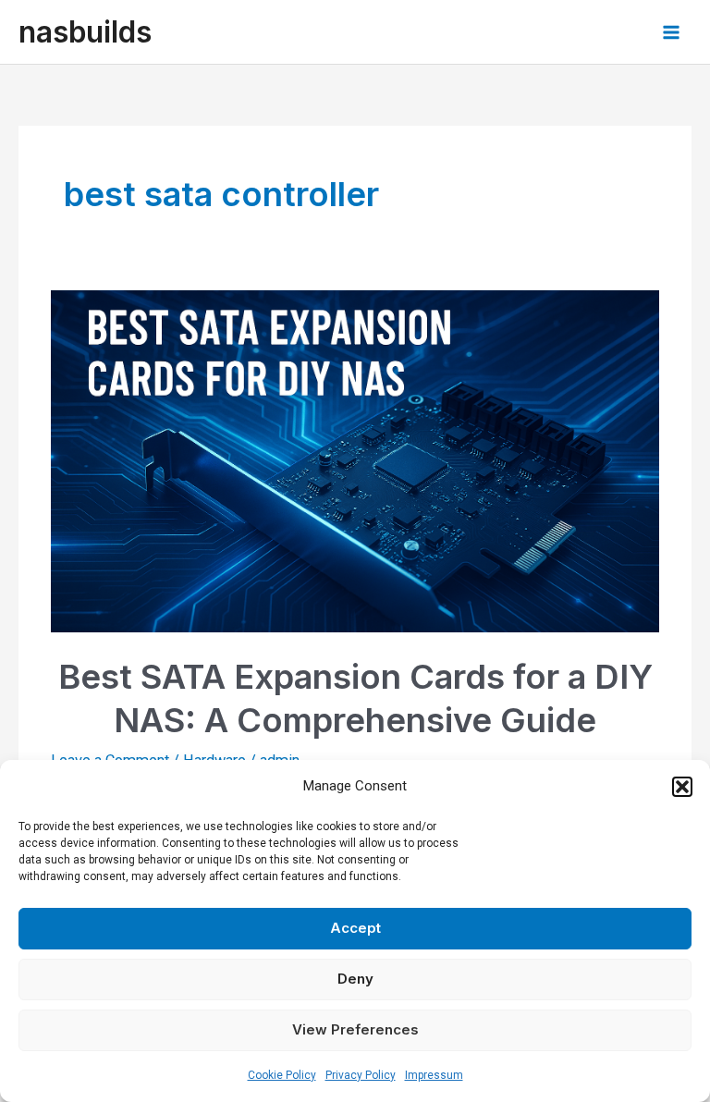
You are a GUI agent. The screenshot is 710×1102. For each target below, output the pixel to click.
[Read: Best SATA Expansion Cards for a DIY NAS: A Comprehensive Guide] (355, 460)
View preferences (355, 1029)
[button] (682, 787)
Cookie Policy (282, 1075)
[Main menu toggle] (671, 32)
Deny (355, 978)
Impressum (434, 1075)
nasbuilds (85, 32)
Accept (355, 928)
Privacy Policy (360, 1075)
